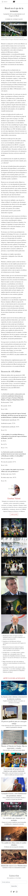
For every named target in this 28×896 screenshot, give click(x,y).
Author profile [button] (14, 514)
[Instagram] (16, 892)
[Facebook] (11, 892)
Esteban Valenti (18, 19)
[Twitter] (13, 892)
